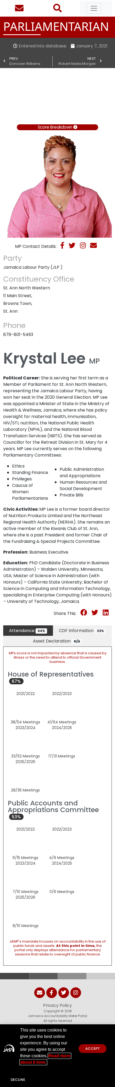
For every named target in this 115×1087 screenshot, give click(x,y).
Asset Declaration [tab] (56, 641)
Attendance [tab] (27, 630)
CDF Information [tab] (81, 630)
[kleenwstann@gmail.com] (95, 246)
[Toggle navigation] (93, 8)
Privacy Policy (57, 1005)
